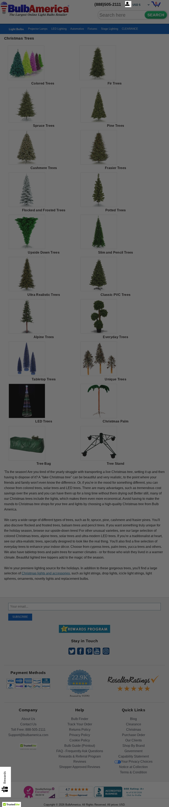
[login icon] (128, 4)
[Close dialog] (127, 357)
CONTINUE (84, 437)
